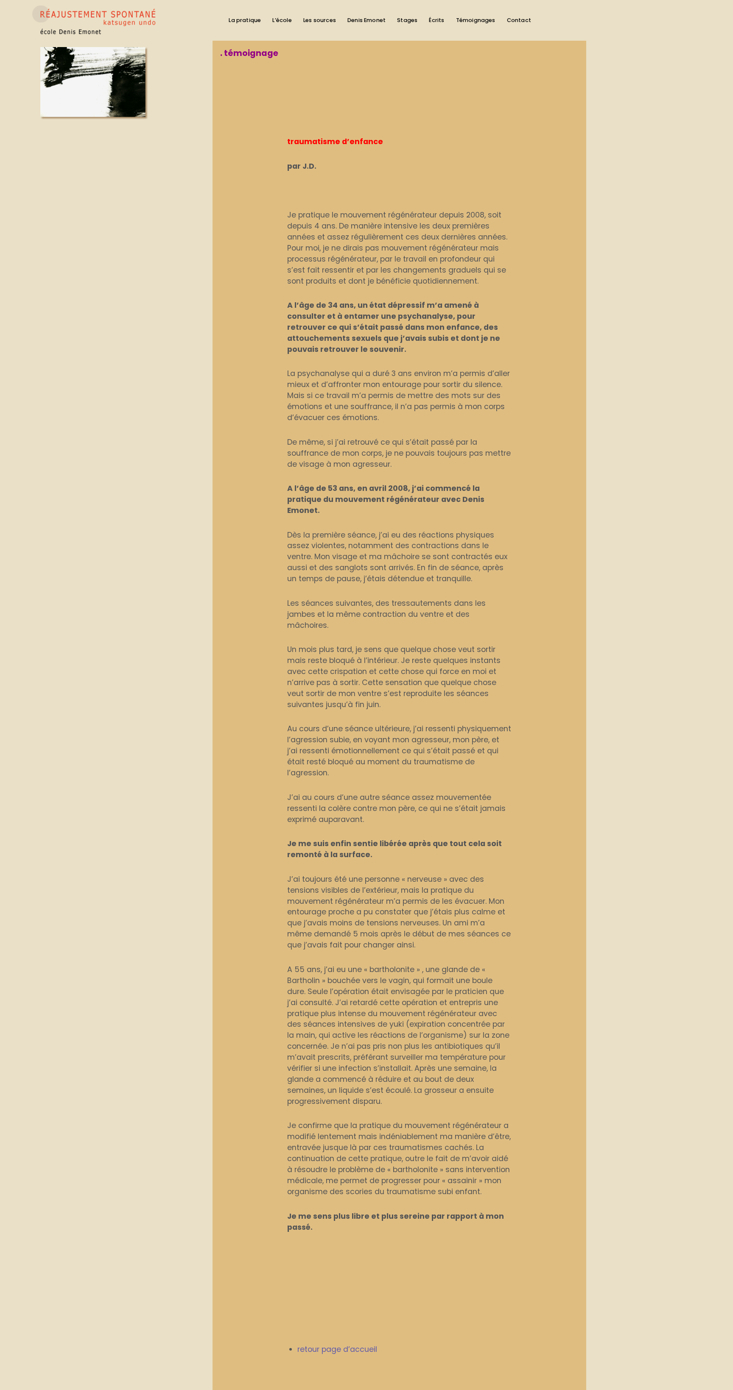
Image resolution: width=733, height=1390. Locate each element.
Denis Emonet (366, 20)
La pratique (245, 20)
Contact (519, 20)
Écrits (436, 20)
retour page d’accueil (337, 1349)
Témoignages (475, 20)
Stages (407, 20)
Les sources (319, 20)
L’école (281, 20)
